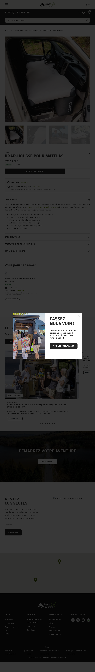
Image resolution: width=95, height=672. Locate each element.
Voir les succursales (63, 346)
